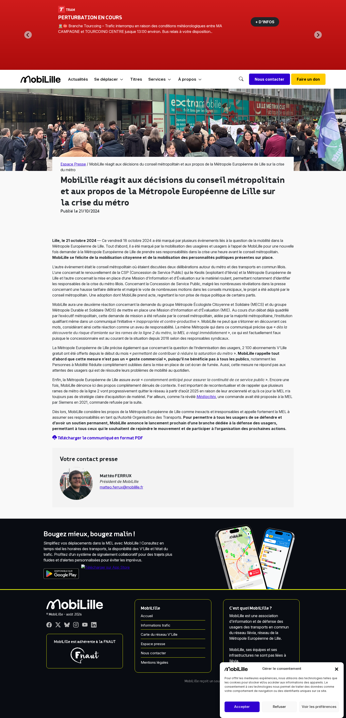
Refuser (279, 707)
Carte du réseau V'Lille (159, 634)
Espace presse (153, 644)
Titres (136, 79)
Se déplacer (106, 79)
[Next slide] (318, 35)
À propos (187, 79)
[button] (336, 668)
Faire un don (308, 79)
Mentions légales (154, 662)
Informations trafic (155, 625)
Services (157, 79)
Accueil (147, 616)
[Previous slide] (28, 35)
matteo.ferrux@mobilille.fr (121, 487)
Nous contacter (269, 79)
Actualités (78, 79)
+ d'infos (264, 22)
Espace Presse (73, 164)
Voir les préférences (319, 707)
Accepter (242, 707)
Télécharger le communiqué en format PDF (100, 438)
